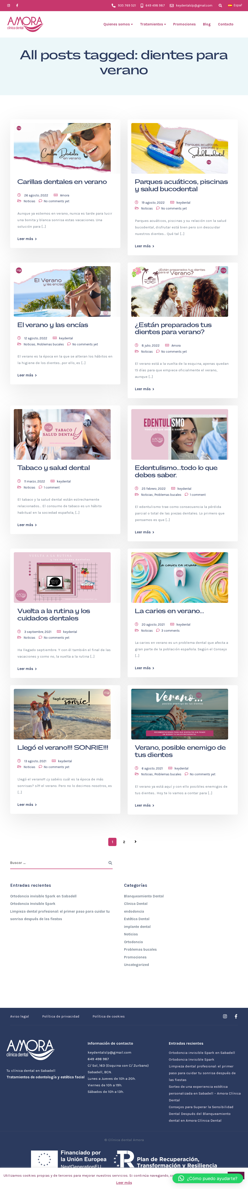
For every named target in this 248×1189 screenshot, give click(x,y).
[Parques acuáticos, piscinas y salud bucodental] (180, 146)
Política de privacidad (60, 1016)
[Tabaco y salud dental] (62, 432)
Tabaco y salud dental (53, 468)
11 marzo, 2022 (35, 481)
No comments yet (56, 201)
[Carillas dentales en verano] (62, 146)
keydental (183, 202)
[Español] (230, 5)
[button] (207, 1178)
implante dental (137, 927)
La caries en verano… (169, 611)
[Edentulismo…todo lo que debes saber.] (180, 432)
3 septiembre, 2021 (38, 632)
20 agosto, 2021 (153, 624)
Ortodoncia (133, 942)
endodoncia (134, 911)
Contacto (225, 24)
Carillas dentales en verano (62, 182)
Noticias (29, 201)
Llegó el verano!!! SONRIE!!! (62, 748)
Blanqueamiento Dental (144, 896)
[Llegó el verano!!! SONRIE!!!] (62, 712)
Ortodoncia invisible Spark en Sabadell (43, 896)
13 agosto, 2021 (35, 761)
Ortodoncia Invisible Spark (32, 903)
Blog (207, 24)
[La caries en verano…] (180, 575)
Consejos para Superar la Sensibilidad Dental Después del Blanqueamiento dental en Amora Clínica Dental (201, 1114)
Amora (64, 195)
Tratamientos (151, 24)
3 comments (170, 630)
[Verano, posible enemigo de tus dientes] (180, 712)
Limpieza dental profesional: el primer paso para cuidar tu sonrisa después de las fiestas (202, 1073)
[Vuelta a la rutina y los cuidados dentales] (62, 575)
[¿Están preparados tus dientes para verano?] (180, 289)
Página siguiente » (136, 842)
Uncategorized (136, 965)
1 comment (52, 487)
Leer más (25, 239)
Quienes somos (116, 24)
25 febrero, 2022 (154, 488)
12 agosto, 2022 (36, 338)
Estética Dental (136, 919)
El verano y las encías (52, 325)
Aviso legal (19, 1016)
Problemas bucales (50, 344)
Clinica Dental (135, 903)
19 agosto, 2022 (153, 202)
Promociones (184, 24)
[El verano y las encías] (62, 289)
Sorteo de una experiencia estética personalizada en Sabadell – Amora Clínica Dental (205, 1093)
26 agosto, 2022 (36, 195)
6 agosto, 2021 (152, 768)
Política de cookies (109, 1016)
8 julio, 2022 (151, 345)
